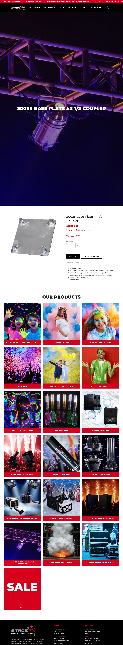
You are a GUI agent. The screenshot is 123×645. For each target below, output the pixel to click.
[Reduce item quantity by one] (68, 245)
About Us (61, 7)
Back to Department (91, 256)
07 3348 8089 (95, 7)
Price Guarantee (91, 638)
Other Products (49, 7)
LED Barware (58, 643)
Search (82, 7)
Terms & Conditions (92, 641)
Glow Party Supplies (62, 641)
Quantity (69, 241)
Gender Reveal (59, 633)
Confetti (37, 7)
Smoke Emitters (60, 636)
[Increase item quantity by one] (77, 245)
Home (17, 7)
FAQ (68, 7)
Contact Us (89, 629)
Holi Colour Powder (62, 629)
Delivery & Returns (92, 631)
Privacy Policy (90, 643)
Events (74, 7)
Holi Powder (26, 7)
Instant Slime (59, 638)
